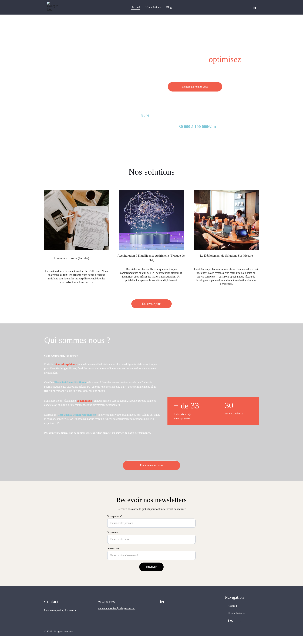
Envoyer (151, 566)
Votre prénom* (114, 516)
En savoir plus (151, 304)
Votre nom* (113, 532)
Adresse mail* (114, 548)
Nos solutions (153, 7)
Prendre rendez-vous (151, 465)
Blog (169, 7)
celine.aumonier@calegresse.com (116, 608)
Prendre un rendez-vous (195, 86)
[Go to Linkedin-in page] (254, 7)
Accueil (135, 7)
